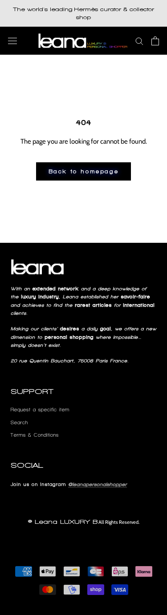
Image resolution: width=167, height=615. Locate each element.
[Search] (139, 40)
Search (19, 422)
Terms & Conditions (35, 435)
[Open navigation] (12, 40)
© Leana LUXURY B (63, 522)
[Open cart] (155, 40)
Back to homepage (84, 171)
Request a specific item (40, 409)
